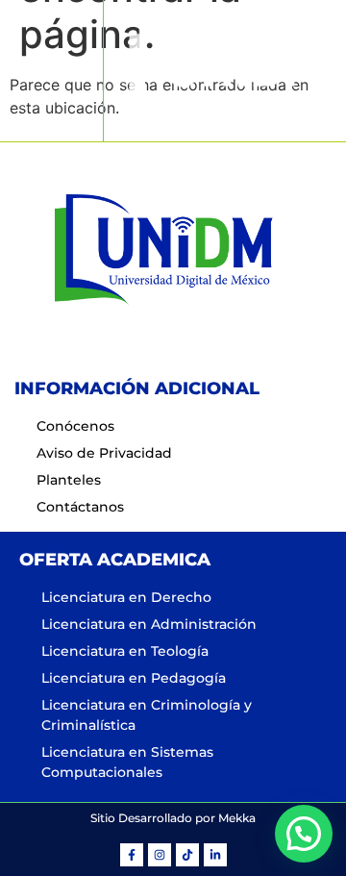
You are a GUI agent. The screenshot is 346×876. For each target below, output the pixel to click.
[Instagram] (159, 854)
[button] (51, 70)
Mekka (237, 818)
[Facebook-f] (131, 854)
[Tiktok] (187, 854)
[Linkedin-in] (215, 854)
